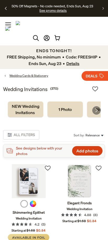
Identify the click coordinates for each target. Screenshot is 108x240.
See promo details (53, 10)
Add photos (87, 151)
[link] (25, 109)
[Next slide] (96, 110)
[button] (47, 38)
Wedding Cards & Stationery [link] (28, 76)
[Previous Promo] (6, 8)
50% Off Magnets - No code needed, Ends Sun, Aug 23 (52, 6)
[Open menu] (8, 25)
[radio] (24, 203)
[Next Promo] (103, 8)
